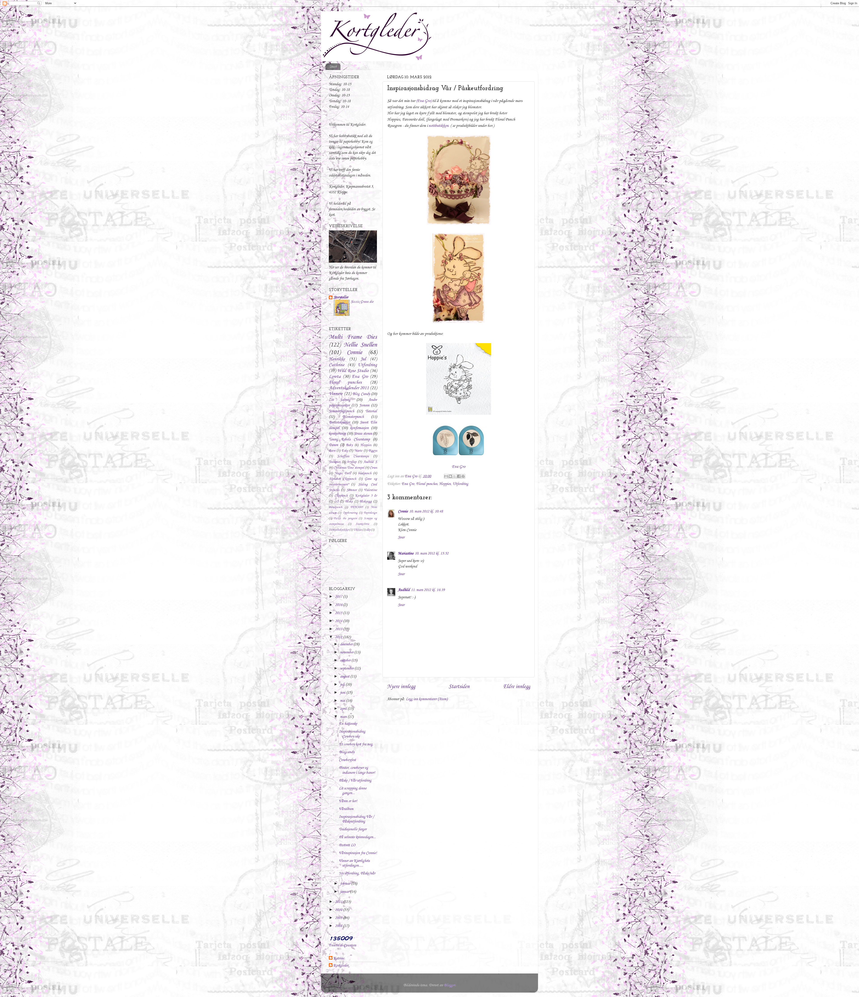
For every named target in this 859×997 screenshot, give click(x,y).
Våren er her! (348, 801)
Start (333, 66)
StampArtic (362, 524)
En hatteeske (348, 724)
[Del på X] (454, 476)
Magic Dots (342, 473)
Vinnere (335, 394)
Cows (373, 468)
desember (346, 644)
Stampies (334, 462)
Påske (349, 502)
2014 (339, 621)
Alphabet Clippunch (342, 479)
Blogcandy (346, 752)
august (345, 676)
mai (343, 701)
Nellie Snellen (360, 345)
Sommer (352, 490)
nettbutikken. (439, 125)
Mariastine (405, 553)
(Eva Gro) (424, 100)
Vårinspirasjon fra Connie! (358, 853)
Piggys (372, 451)
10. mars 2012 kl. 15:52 (432, 553)
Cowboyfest (347, 760)
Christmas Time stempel (349, 468)
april (344, 709)
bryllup (351, 462)
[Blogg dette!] (450, 476)
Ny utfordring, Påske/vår (357, 873)
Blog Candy (361, 394)
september (347, 668)
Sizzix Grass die (362, 302)
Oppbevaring (350, 512)
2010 (339, 910)
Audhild (404, 590)
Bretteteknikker (339, 422)
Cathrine (336, 365)
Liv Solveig (339, 400)
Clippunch (341, 496)
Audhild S (370, 462)
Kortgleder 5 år (366, 496)
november (347, 652)
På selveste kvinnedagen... (357, 837)
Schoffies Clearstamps (353, 456)
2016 (339, 605)
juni (343, 693)
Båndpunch (335, 507)
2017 (339, 597)
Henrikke (337, 359)
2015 (339, 613)
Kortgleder (340, 965)
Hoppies (445, 484)
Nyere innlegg (401, 687)
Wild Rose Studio (353, 371)
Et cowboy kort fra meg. (356, 744)
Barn (332, 451)
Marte (358, 451)
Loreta (335, 376)
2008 (339, 926)
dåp (368, 529)
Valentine (370, 490)
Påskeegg (365, 502)
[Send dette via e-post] (446, 476)
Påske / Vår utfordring (355, 780)
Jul (363, 359)
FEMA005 (356, 507)
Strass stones (363, 434)
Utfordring (460, 484)
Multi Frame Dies (353, 337)
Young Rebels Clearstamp (349, 439)
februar (345, 884)
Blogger (449, 985)
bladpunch (364, 473)
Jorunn (364, 405)
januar (345, 892)
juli (343, 684)
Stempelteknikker (339, 529)
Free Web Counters (342, 945)
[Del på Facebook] (459, 476)
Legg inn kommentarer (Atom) (427, 699)
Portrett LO (347, 845)
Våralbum (346, 809)
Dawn (333, 445)
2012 (339, 637)
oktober (345, 660)
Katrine (338, 958)
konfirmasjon (359, 428)
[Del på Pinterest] (463, 476)
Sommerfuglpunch (341, 411)
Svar (401, 537)
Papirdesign (370, 512)
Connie (403, 511)
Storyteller (341, 297)
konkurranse (337, 434)
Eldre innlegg (516, 687)
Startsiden (459, 687)
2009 (339, 918)
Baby (349, 445)
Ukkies (357, 529)
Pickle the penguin (345, 518)
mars (344, 717)
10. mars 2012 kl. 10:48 (426, 511)
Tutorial (371, 411)
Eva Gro (458, 466)
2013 (339, 629)
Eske (345, 451)
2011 (339, 902)
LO (336, 502)
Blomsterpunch (353, 417)
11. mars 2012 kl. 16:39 (428, 590)
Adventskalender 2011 (349, 388)
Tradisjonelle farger (352, 829)
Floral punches (426, 484)
